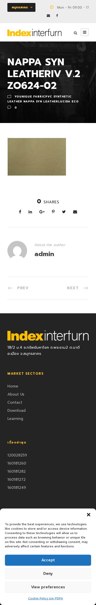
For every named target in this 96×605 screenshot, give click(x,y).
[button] (88, 514)
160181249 (16, 487)
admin (44, 254)
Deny (48, 573)
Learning (15, 418)
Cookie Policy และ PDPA (45, 598)
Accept (48, 560)
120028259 (17, 455)
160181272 (16, 479)
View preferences (48, 587)
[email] (48, 15)
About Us (15, 394)
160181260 (16, 463)
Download (16, 410)
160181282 (16, 471)
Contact (14, 402)
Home (12, 386)
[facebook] (57, 15)
